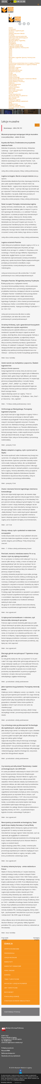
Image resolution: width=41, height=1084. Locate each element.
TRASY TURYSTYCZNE (11, 979)
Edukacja (11, 83)
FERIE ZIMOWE (9, 970)
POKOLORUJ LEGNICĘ (11, 996)
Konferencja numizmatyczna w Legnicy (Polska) (24, 63)
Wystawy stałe (13, 69)
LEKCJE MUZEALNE (10, 957)
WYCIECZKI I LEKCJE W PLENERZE (15, 983)
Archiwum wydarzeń (15, 45)
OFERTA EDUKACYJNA (11, 949)
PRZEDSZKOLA (9, 953)
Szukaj (38, 4)
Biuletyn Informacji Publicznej (14, 1028)
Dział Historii (13, 76)
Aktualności (12, 42)
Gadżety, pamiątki (14, 105)
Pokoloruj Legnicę (14, 100)
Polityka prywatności (7, 1048)
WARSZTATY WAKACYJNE (12, 966)
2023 (10, 53)
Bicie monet (12, 98)
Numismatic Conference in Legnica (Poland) (23, 64)
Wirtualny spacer (14, 39)
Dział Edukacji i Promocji (16, 81)
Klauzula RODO (5, 1050)
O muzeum (12, 29)
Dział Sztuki (12, 74)
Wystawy (12, 66)
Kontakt (11, 108)
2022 (10, 55)
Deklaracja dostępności (8, 1053)
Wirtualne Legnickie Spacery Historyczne (22, 57)
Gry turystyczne (14, 97)
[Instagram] (24, 24)
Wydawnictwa (13, 104)
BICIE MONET (9, 992)
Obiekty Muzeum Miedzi (17, 33)
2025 (10, 50)
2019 (10, 56)
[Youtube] (28, 24)
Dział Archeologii (14, 77)
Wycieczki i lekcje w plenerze (18, 95)
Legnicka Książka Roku (16, 46)
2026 (10, 49)
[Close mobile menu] (9, 16)
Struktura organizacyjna (16, 31)
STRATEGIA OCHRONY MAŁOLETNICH (17, 1001)
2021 (10, 60)
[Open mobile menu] (9, 14)
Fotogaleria (12, 43)
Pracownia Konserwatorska (18, 36)
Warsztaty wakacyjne (16, 90)
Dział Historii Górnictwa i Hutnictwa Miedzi (23, 79)
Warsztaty (12, 88)
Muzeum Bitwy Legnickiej (17, 40)
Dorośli (11, 93)
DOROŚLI (7, 975)
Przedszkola (13, 86)
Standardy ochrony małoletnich (10, 1056)
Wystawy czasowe (15, 67)
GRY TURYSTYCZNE (11, 988)
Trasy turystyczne (15, 94)
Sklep (10, 103)
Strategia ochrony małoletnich (18, 101)
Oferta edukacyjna (15, 84)
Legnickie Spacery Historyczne (19, 47)
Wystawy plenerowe (15, 70)
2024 (10, 52)
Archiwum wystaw (14, 71)
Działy (11, 73)
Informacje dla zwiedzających (18, 38)
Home (11, 28)
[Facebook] (19, 24)
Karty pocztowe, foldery (17, 107)
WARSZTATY (8, 962)
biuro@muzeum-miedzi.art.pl (14, 1042)
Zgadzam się (17, 1082)
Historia (11, 32)
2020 (10, 62)
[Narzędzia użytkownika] (37, 125)
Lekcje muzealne (14, 87)
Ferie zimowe (13, 91)
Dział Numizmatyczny (16, 80)
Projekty (11, 35)
